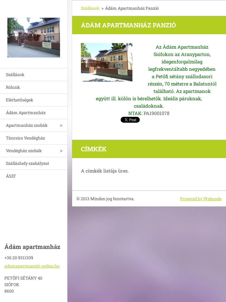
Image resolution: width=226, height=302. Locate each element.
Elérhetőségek (19, 100)
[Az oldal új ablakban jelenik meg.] (106, 62)
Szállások (15, 74)
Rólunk (13, 87)
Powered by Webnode (201, 198)
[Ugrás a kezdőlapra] (33, 30)
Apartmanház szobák (27, 125)
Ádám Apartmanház (26, 112)
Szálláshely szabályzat (27, 163)
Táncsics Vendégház (25, 138)
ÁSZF (11, 176)
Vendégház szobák (24, 150)
